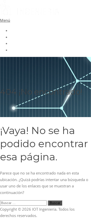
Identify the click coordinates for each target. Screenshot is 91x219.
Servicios (18, 43)
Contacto (18, 49)
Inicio (14, 30)
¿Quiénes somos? (25, 36)
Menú (5, 20)
